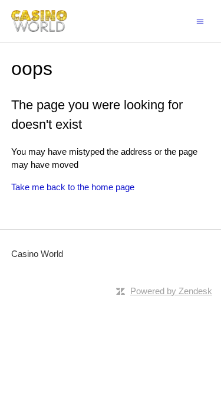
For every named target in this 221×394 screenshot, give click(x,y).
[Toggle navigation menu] (200, 20)
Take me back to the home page (72, 187)
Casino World (37, 254)
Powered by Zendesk (171, 291)
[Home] (39, 21)
